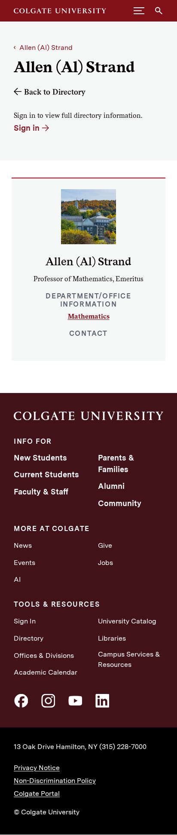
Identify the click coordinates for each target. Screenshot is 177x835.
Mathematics (89, 316)
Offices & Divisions (44, 655)
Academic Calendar (45, 672)
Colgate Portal (37, 793)
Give (105, 545)
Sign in (27, 127)
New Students (40, 457)
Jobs (105, 563)
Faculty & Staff (41, 491)
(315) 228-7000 (122, 747)
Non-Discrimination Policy (55, 781)
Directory (28, 638)
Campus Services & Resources (129, 659)
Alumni (111, 486)
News (23, 545)
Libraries (112, 638)
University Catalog (127, 621)
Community (119, 503)
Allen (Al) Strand (46, 47)
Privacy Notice (37, 768)
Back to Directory (54, 91)
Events (24, 563)
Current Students (46, 474)
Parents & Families (116, 463)
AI (17, 579)
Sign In (25, 621)
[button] (139, 11)
